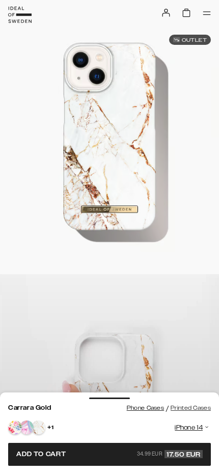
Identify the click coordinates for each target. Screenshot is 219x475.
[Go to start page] (20, 15)
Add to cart (108, 454)
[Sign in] (166, 13)
